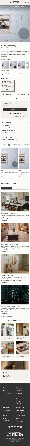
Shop (6, 6)
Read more (4, 56)
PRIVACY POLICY (20, 438)
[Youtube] (12, 427)
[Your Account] (25, 2)
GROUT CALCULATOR (23, 94)
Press (17, 418)
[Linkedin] (21, 427)
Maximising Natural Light (9, 213)
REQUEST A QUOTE (20, 116)
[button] (9, 163)
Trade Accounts (20, 410)
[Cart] (28, 2)
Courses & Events (20, 415)
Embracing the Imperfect (9, 244)
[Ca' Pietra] (15, 434)
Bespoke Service (7, 413)
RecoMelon (3, 141)
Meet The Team (7, 393)
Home (2, 6)
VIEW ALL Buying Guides (7, 316)
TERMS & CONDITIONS (11, 438)
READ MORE (4, 220)
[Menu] (2, 2)
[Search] (22, 2)
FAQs (17, 398)
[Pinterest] (15, 427)
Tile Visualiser (19, 421)
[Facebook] (18, 427)
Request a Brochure (21, 413)
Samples (5, 415)
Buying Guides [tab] (7, 188)
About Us (5, 390)
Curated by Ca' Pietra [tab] (20, 188)
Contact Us (19, 390)
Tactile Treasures (7, 275)
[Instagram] (9, 427)
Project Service (7, 410)
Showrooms (19, 393)
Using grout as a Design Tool (10, 306)
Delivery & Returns (21, 396)
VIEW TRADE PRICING (15, 113)
